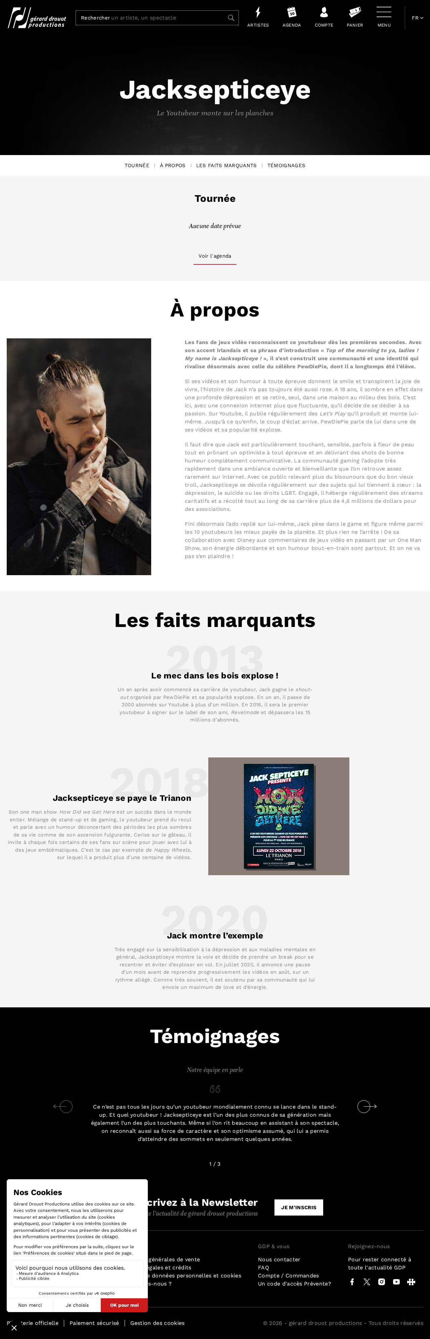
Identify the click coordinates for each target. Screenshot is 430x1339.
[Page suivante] (370, 1106)
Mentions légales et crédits (154, 1267)
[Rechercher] (231, 18)
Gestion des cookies (157, 1323)
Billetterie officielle (32, 1323)
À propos (173, 165)
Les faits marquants (226, 165)
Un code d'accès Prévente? (294, 1283)
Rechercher (95, 18)
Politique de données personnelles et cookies (179, 1275)
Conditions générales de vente (159, 1259)
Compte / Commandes (288, 1275)
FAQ (263, 1267)
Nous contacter (279, 1259)
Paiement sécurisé (94, 1323)
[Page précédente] (60, 1106)
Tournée (137, 165)
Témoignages (286, 165)
